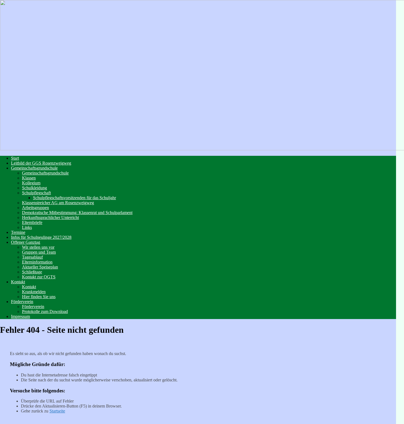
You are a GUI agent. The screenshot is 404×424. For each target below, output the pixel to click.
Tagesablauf (32, 257)
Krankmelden (34, 291)
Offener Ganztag (25, 242)
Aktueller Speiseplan (40, 267)
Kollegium (31, 183)
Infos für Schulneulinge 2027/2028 (41, 237)
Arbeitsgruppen (35, 207)
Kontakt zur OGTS (39, 277)
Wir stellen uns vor (38, 247)
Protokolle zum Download (45, 311)
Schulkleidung (34, 187)
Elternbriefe (32, 222)
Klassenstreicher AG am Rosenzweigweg (58, 202)
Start (15, 158)
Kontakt (18, 281)
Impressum (20, 316)
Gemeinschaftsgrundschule (34, 168)
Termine (18, 232)
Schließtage (32, 272)
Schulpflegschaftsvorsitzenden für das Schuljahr (74, 197)
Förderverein (22, 301)
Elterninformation (37, 262)
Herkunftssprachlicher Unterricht (50, 217)
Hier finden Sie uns (39, 296)
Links (27, 227)
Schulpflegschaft (36, 192)
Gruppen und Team (39, 252)
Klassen (29, 178)
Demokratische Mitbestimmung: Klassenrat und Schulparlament (77, 212)
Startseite (57, 411)
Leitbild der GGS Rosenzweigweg (41, 163)
